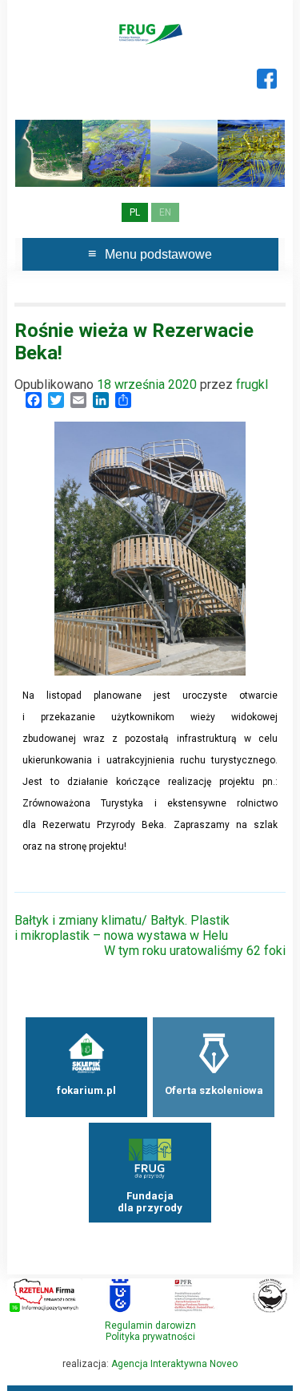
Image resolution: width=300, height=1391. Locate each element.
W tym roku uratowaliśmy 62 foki (195, 950)
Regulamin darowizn (150, 1325)
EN (165, 212)
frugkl (252, 384)
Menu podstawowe (158, 254)
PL (135, 212)
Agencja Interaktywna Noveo (174, 1363)
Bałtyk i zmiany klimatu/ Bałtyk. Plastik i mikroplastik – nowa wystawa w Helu (122, 928)
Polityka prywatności (150, 1336)
